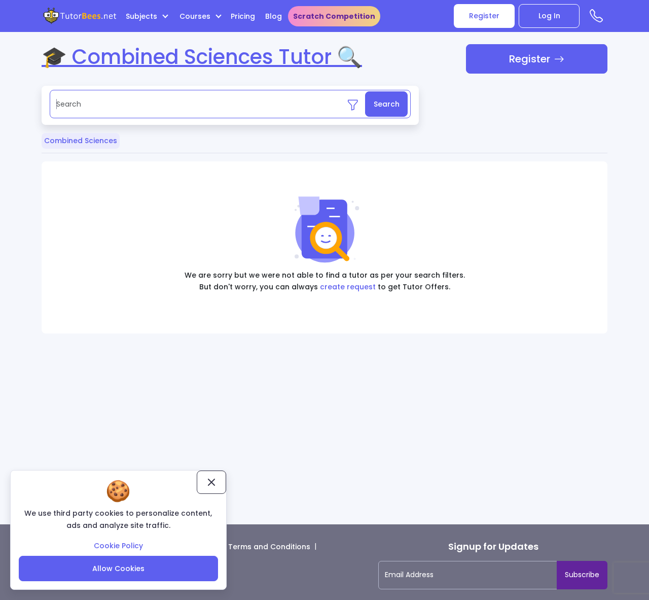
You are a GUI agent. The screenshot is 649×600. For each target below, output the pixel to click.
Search (387, 104)
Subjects (142, 16)
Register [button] (529, 59)
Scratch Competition (334, 16)
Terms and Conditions (269, 547)
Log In (549, 16)
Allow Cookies (118, 568)
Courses (195, 16)
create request (348, 287)
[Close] (211, 482)
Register (484, 16)
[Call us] (598, 18)
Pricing (243, 16)
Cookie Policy (118, 546)
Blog (273, 16)
